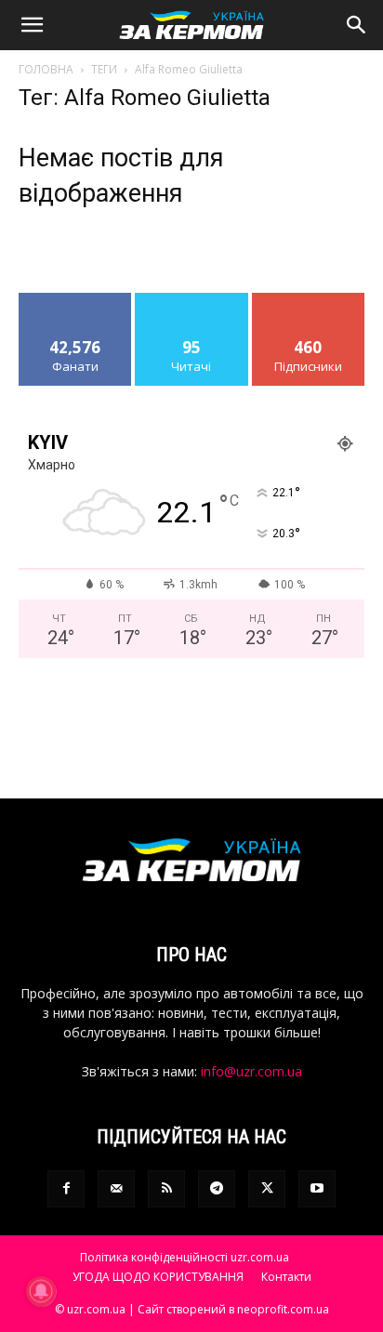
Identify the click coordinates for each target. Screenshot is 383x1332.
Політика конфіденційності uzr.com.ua (184, 1257)
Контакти (286, 1277)
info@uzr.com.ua (251, 1071)
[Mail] (116, 1188)
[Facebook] (66, 1188)
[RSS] (166, 1188)
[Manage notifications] (41, 1291)
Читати (192, 300)
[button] (31, 25)
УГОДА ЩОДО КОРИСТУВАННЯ (158, 1277)
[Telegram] (216, 1188)
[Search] (357, 25)
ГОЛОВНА (46, 69)
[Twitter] (266, 1188)
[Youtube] (317, 1188)
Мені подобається (75, 307)
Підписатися (309, 300)
